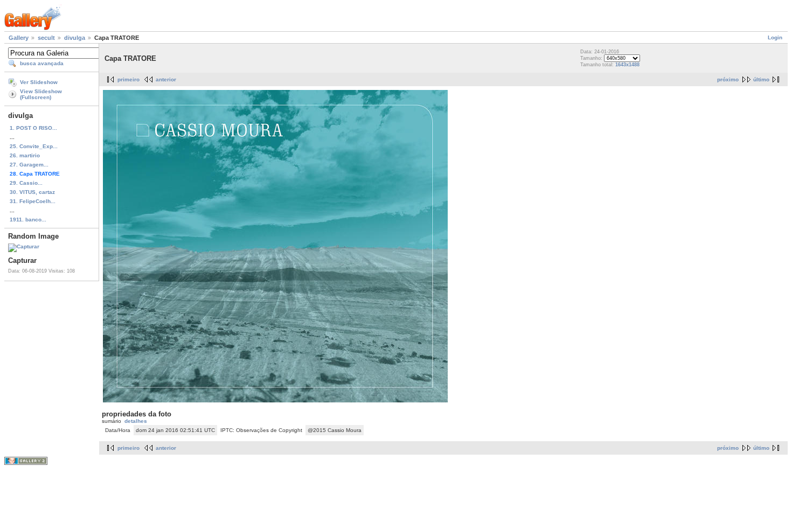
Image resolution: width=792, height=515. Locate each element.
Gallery (19, 37)
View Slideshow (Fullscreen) (41, 94)
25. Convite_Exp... (34, 146)
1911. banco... (28, 219)
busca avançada (42, 63)
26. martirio (25, 155)
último (761, 79)
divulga (74, 37)
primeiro (128, 79)
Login (775, 37)
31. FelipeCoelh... (32, 201)
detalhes (135, 421)
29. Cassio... (26, 183)
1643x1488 (627, 64)
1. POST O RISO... (33, 128)
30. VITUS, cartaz (32, 192)
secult (46, 37)
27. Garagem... (29, 165)
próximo (728, 79)
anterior (166, 79)
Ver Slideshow (39, 82)
